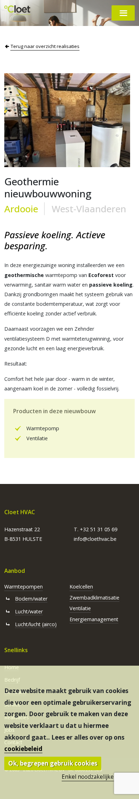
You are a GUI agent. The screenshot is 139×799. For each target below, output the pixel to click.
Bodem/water (31, 598)
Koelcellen (81, 586)
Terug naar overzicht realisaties (45, 46)
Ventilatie (80, 608)
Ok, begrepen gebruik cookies (52, 763)
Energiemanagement (94, 619)
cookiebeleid (23, 749)
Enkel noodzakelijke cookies (98, 777)
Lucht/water (29, 611)
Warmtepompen (23, 586)
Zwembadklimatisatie (94, 597)
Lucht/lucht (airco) (36, 624)
